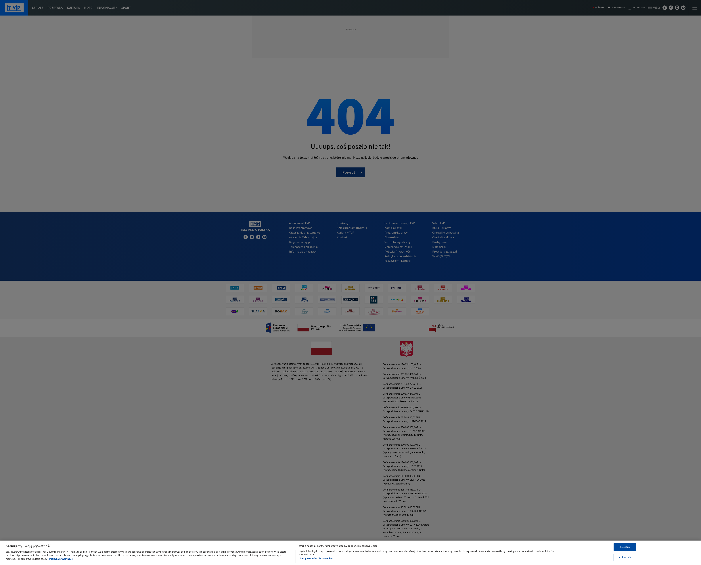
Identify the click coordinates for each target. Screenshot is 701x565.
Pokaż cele (625, 557)
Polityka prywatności (61, 558)
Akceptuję (625, 547)
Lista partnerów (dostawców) (316, 558)
